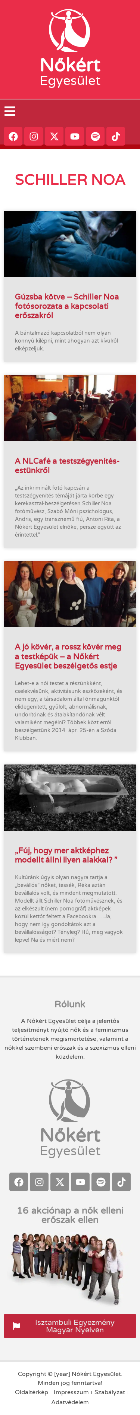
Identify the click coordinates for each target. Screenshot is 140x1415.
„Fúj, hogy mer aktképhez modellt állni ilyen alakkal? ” (66, 855)
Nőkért (70, 65)
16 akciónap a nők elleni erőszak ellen (70, 1215)
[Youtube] (74, 136)
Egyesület (70, 81)
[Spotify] (95, 136)
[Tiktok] (115, 136)
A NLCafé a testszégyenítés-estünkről (67, 465)
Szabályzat (109, 1392)
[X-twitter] (54, 136)
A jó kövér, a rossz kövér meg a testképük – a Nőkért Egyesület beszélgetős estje (68, 656)
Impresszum (71, 1392)
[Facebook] (13, 136)
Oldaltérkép (31, 1392)
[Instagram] (33, 136)
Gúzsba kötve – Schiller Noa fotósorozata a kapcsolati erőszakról (67, 306)
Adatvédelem (70, 1402)
